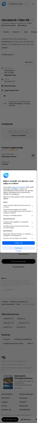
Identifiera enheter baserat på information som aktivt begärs (16, 227)
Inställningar (18, 248)
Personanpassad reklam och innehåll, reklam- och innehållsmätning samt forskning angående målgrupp (17, 211)
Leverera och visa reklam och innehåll (15, 238)
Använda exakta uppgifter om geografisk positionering (15, 222)
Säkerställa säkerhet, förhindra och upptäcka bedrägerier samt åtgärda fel (17, 234)
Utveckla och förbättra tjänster (12, 215)
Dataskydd (18, 251)
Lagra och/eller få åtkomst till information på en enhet (16, 206)
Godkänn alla (18, 243)
